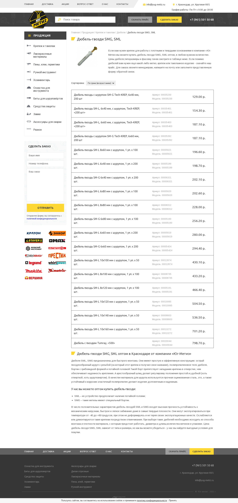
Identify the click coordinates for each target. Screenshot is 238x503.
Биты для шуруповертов (37, 471)
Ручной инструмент (81, 487)
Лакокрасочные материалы (85, 476)
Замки (27, 487)
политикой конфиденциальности (42, 219)
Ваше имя (34, 155)
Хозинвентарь (31, 481)
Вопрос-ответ (85, 4)
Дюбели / (122, 32)
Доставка (47, 4)
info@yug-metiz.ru (156, 4)
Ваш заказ (34, 171)
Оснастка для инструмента (39, 466)
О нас (105, 4)
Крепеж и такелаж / (106, 32)
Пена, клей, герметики (83, 481)
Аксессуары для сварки (83, 466)
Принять (173, 500)
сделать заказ (169, 19)
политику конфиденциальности (152, 500)
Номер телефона (38, 163)
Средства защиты (34, 476)
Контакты (122, 4)
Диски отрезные (80, 471)
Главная (29, 4)
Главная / (76, 32)
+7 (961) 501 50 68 (202, 19)
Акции (65, 4)
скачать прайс (140, 19)
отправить (45, 207)
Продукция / (88, 32)
